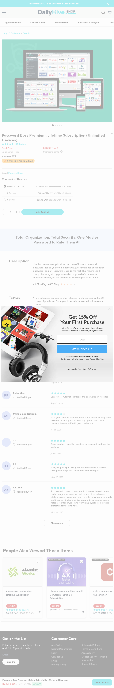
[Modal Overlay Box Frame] (57, 344)
